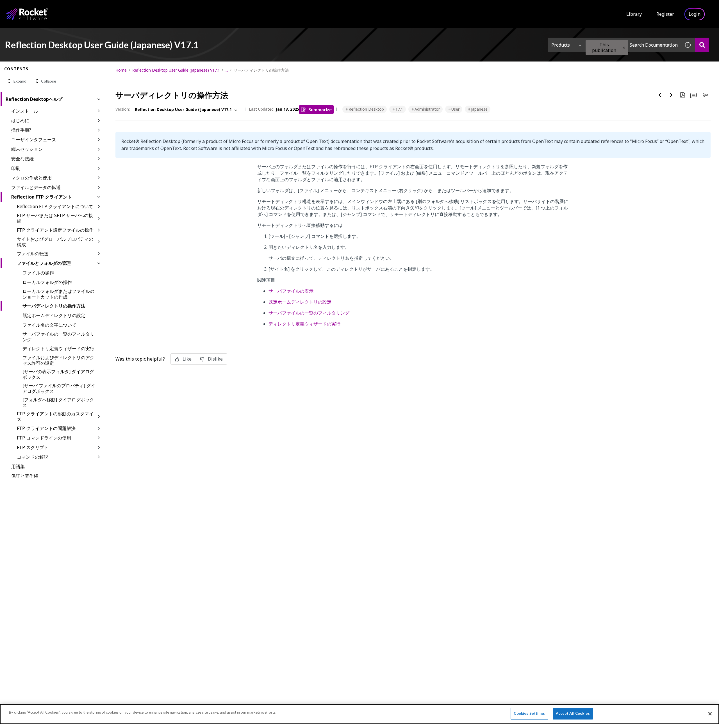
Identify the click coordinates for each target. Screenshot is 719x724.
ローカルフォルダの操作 (47, 282)
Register (665, 14)
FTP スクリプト (33, 447)
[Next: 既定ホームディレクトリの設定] (671, 95)
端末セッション (27, 149)
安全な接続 (22, 159)
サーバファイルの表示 (291, 291)
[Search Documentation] (702, 45)
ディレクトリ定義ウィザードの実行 (58, 348)
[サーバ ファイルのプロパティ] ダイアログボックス (58, 388)
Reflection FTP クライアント (41, 197)
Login (694, 14)
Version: (122, 109)
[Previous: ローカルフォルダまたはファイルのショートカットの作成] (660, 95)
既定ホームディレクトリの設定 (53, 315)
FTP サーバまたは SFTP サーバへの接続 (55, 218)
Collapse (48, 81)
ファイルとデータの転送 (36, 187)
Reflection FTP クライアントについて (55, 206)
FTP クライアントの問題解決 (46, 428)
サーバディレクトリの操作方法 (53, 306)
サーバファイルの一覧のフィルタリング (58, 336)
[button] (624, 47)
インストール (24, 111)
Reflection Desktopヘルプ (34, 99)
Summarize (320, 109)
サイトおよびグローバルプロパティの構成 (55, 241)
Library (634, 14)
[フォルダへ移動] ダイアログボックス (58, 402)
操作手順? (21, 130)
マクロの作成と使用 (31, 178)
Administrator (427, 109)
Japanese (479, 109)
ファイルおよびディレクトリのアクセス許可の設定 (58, 360)
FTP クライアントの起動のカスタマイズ (55, 416)
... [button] (227, 70)
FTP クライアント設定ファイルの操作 (55, 230)
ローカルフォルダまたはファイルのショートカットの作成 (58, 294)
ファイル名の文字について (49, 325)
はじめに (20, 120)
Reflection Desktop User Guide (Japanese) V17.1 (176, 70)
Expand (19, 81)
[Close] (710, 713)
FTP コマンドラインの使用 (44, 438)
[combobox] (632, 45)
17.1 (399, 109)
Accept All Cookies (573, 713)
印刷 (15, 168)
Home (121, 70)
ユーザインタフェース (33, 139)
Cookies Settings (529, 713)
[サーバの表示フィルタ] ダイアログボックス (58, 374)
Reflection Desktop (366, 109)
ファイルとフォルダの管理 (44, 263)
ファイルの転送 (32, 254)
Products (560, 45)
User (455, 109)
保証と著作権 (24, 476)
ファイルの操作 (38, 273)
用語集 (18, 466)
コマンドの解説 (32, 457)
